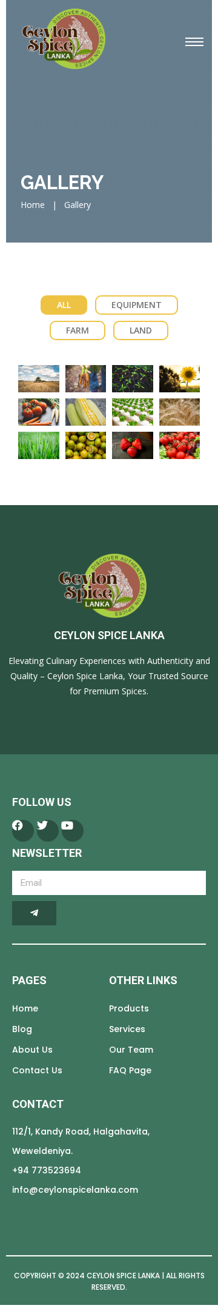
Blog (22, 1029)
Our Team (131, 1050)
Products (129, 1008)
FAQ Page (130, 1070)
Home (33, 204)
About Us (32, 1050)
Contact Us (37, 1070)
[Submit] (34, 913)
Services (127, 1029)
